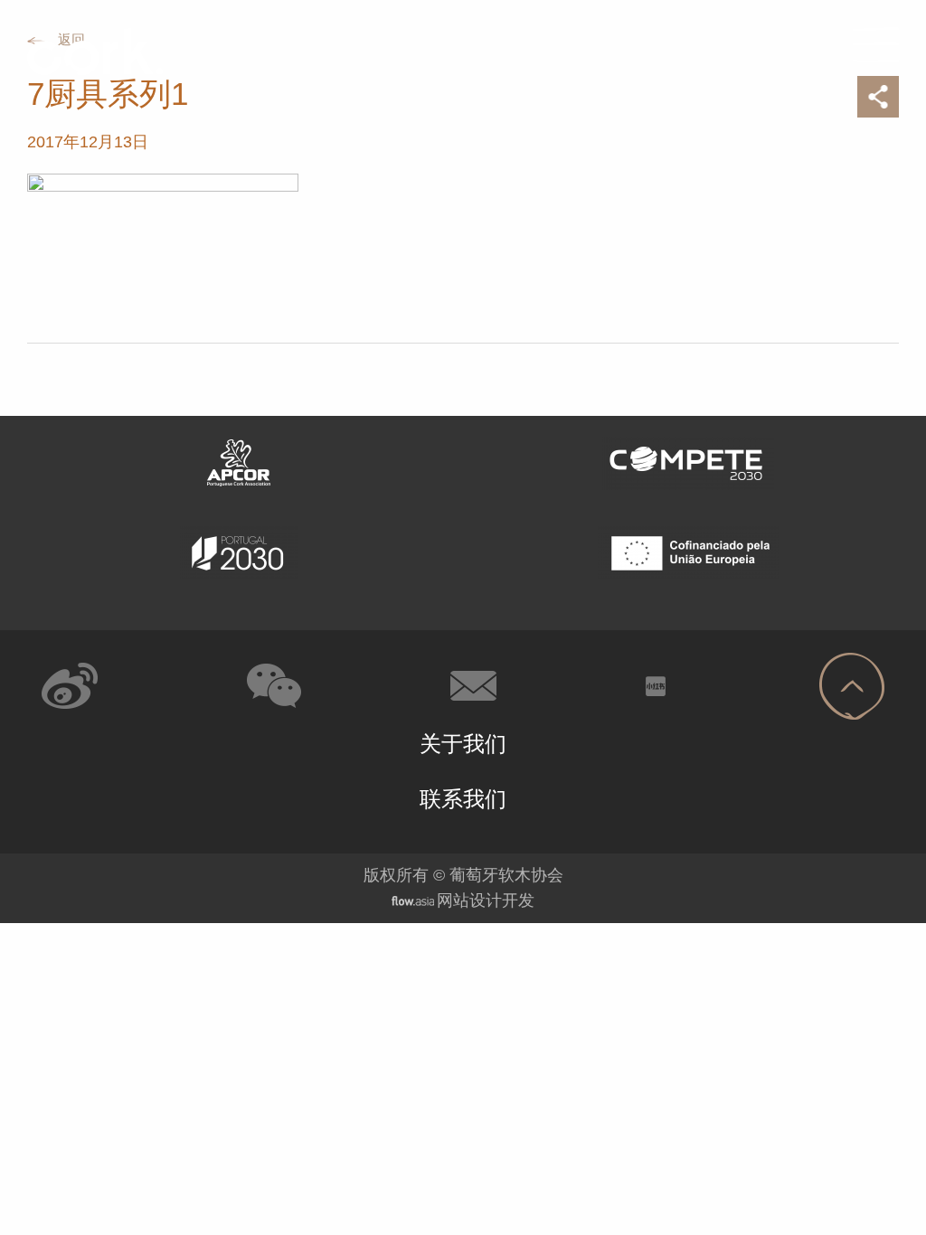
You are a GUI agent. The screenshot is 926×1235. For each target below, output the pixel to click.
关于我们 (463, 743)
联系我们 (463, 799)
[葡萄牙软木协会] (88, 51)
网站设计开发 (485, 900)
